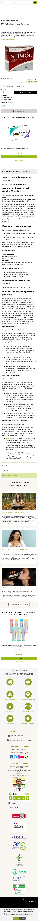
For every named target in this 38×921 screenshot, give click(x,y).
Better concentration (12, 438)
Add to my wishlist (7, 78)
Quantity (3, 89)
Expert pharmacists (10, 699)
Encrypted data (10, 711)
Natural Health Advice (19, 604)
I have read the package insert (15, 86)
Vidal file (5, 470)
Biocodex (3, 28)
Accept (16, 918)
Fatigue (21, 18)
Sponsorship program (28, 711)
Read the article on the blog (8, 523)
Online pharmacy (5, 18)
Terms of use (33, 905)
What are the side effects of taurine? (13, 588)
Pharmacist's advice (11, 475)
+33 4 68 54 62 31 (19, 773)
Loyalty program (10, 723)
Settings (22, 918)
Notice (4, 465)
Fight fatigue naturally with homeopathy (15, 550)
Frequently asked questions (28, 699)
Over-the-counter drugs (28, 723)
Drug (12, 18)
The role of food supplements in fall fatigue (15, 513)
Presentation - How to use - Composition (16, 172)
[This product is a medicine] (4, 107)
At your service (28, 687)
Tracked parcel (10, 687)
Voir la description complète (8, 39)
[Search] (35, 2)
